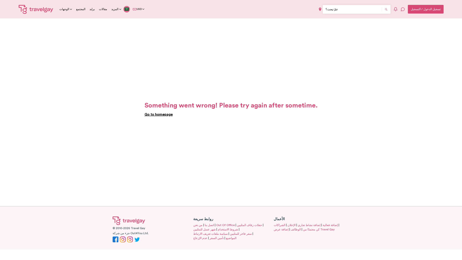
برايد (92, 9)
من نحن (197, 225)
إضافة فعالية (330, 225)
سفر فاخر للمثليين (241, 233)
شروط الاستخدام (228, 229)
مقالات (103, 9)
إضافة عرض (281, 229)
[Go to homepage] (36, 9)
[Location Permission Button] (320, 9)
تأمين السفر (217, 238)
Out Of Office (225, 225)
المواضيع (231, 238)
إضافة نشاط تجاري (309, 225)
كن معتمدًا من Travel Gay (319, 229)
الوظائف (296, 229)
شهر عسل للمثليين (204, 229)
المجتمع (80, 9)
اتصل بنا (209, 225)
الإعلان (291, 225)
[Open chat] (403, 9)
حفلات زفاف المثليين (249, 225)
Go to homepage (159, 114)
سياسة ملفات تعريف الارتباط (210, 233)
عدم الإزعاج (200, 238)
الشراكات (279, 225)
